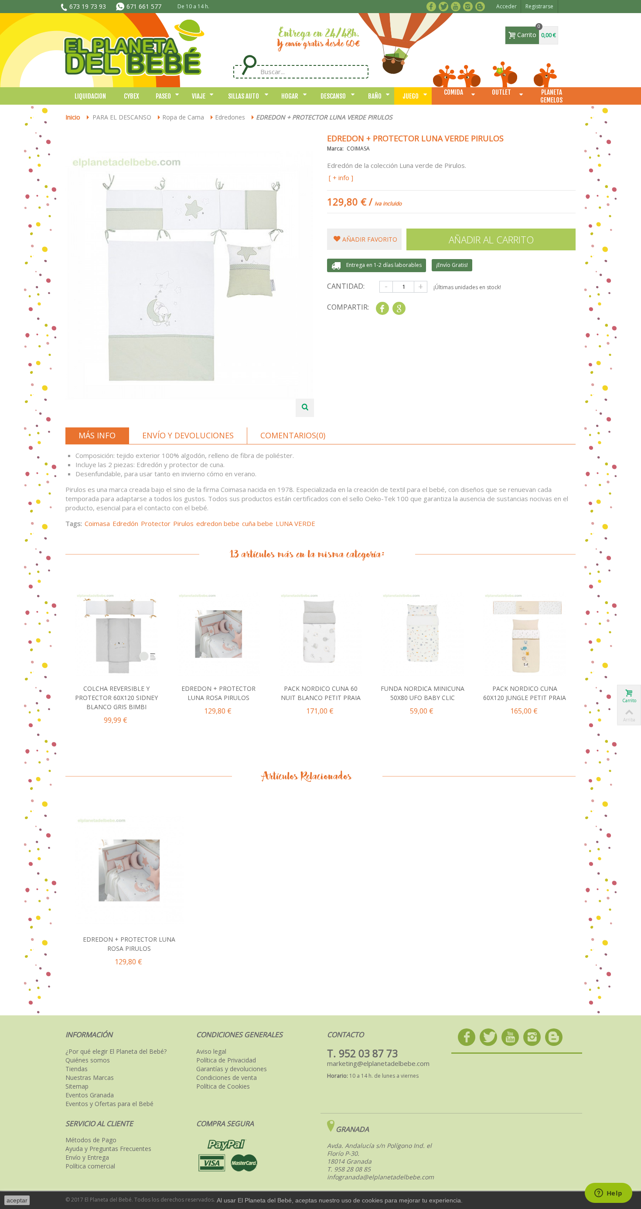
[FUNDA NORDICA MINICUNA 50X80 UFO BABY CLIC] (422, 634)
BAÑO (375, 96)
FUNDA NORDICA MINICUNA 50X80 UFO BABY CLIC (422, 693)
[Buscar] (249, 65)
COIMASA (358, 148)
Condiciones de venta (226, 1078)
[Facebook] (432, 5)
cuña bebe (257, 523)
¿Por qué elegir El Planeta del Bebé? (116, 1051)
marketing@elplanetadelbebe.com (378, 1063)
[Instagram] (469, 5)
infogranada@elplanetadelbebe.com (380, 1177)
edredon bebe (217, 523)
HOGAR (289, 96)
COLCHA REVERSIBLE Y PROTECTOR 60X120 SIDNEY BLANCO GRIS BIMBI (116, 697)
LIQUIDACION (90, 96)
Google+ (398, 308)
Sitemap (77, 1086)
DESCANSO (333, 96)
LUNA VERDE (295, 523)
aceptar (17, 1200)
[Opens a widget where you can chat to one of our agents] (608, 1194)
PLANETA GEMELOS (551, 96)
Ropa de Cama (183, 117)
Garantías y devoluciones (231, 1069)
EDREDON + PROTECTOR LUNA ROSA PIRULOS (218, 693)
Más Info (97, 435)
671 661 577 (143, 6)
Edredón (125, 523)
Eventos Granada (89, 1095)
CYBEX (131, 96)
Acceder (506, 6)
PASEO (163, 96)
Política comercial (90, 1166)
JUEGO (410, 96)
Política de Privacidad (226, 1060)
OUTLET (501, 92)
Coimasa (97, 523)
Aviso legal (211, 1051)
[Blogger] (481, 5)
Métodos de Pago (90, 1140)
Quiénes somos (87, 1060)
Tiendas (76, 1069)
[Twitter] (445, 5)
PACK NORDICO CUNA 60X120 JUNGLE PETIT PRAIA (524, 693)
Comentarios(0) (292, 435)
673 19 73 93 (87, 6)
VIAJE (198, 96)
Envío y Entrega (87, 1157)
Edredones (230, 117)
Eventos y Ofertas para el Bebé (109, 1104)
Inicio (72, 117)
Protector (155, 523)
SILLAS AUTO (243, 96)
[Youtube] (457, 5)
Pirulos (183, 523)
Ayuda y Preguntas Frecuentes (108, 1149)
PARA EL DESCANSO (121, 117)
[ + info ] (341, 177)
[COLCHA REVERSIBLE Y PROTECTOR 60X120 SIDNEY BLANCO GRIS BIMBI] (116, 634)
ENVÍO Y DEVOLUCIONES (188, 435)
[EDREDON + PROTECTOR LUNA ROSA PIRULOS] (218, 634)
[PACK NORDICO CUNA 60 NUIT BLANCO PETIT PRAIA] (320, 634)
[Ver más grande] (305, 408)
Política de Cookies (223, 1086)
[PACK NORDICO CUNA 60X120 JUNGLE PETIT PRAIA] (524, 634)
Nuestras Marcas (89, 1078)
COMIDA (453, 92)
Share (382, 308)
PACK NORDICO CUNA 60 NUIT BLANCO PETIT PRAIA (321, 693)
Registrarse (539, 6)
